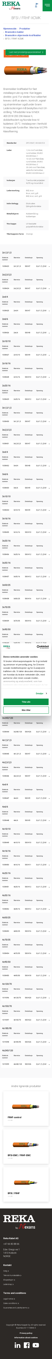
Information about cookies (26, 1337)
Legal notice (8, 1299)
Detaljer (40, 693)
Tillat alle (26, 702)
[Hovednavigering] (47, 5)
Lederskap (7, 1284)
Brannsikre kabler (14, 32)
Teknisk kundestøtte (11, 1275)
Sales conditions (10, 1303)
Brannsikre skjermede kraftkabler (23, 35)
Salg (5, 1271)
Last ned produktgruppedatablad (25, 52)
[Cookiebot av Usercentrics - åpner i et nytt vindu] (37, 647)
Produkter (24, 28)
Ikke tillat (26, 710)
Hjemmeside (10, 28)
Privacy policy (26, 1333)
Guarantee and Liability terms (15, 1308)
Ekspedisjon (8, 1280)
